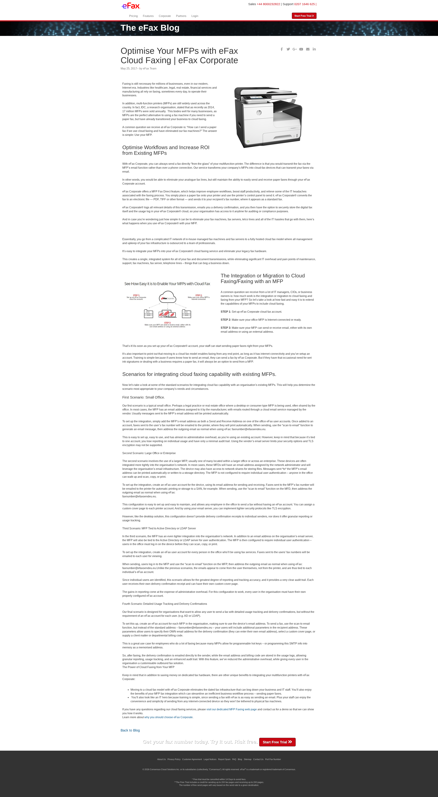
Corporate (165, 16)
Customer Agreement (192, 759)
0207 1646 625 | (305, 4)
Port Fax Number (273, 759)
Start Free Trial (303, 15)
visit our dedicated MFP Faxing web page (232, 709)
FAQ (234, 759)
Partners (181, 16)
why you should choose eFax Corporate (168, 717)
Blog (240, 759)
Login (194, 16)
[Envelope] (308, 49)
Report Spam (224, 759)
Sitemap (248, 759)
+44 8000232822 (269, 4)
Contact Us (258, 759)
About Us (161, 759)
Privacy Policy (174, 759)
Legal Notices (210, 759)
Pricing (133, 16)
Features (148, 16)
